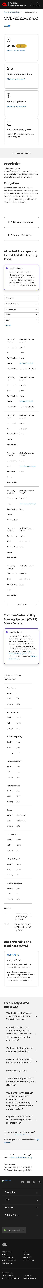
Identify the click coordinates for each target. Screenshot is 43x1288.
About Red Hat (7, 1252)
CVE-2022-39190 (31, 12)
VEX (6, 26)
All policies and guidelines (10, 1278)
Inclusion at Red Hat (9, 1260)
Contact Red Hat (8, 1257)
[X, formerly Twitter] (39, 1183)
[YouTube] (28, 1183)
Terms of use (27, 1276)
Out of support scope (28, 466)
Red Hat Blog (27, 1257)
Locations (26, 1254)
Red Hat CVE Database (12, 12)
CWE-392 (11, 955)
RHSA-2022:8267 (26, 363)
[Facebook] (33, 1183)
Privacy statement (8, 1276)
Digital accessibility (29, 1278)
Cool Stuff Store (28, 1260)
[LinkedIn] (22, 1183)
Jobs (24, 1252)
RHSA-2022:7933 (26, 401)
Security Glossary (23, 1135)
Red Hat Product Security (21, 1157)
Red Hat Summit (7, 1263)
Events (4, 1254)
